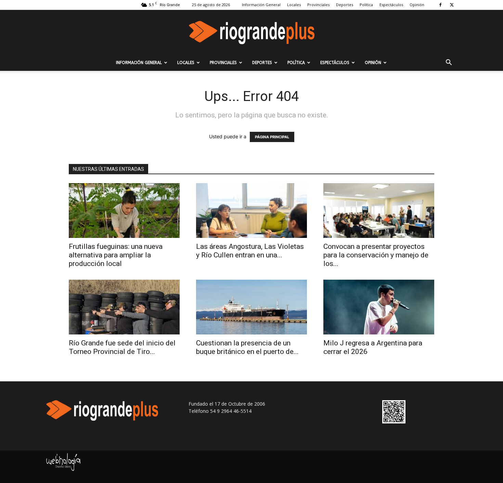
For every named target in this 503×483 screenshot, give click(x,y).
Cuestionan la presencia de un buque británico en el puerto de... (247, 347)
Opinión (417, 4)
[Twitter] (452, 5)
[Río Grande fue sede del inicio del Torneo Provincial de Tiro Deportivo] (124, 307)
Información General (261, 4)
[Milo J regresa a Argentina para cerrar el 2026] (378, 307)
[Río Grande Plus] (251, 32)
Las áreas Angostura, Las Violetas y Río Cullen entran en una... (250, 250)
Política (366, 4)
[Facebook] (440, 5)
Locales (294, 4)
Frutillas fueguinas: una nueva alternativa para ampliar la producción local (116, 255)
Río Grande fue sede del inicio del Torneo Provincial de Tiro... (122, 347)
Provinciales (318, 4)
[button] (448, 63)
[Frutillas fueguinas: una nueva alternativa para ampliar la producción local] (124, 210)
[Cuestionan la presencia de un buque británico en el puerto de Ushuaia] (251, 307)
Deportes (344, 4)
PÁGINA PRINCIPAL (272, 137)
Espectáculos (391, 4)
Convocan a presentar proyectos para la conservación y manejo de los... (375, 255)
